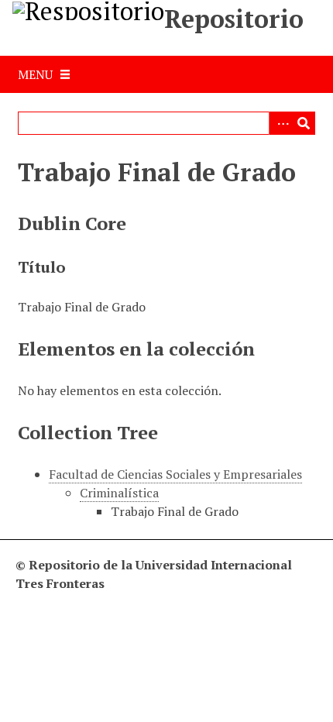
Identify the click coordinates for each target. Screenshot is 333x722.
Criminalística (119, 492)
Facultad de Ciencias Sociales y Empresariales (175, 474)
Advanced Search (280, 123)
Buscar (303, 123)
